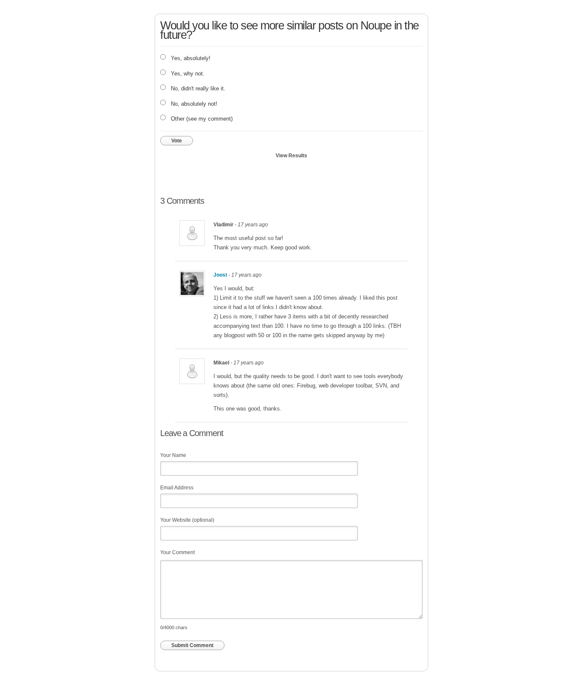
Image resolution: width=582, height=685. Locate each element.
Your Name (173, 455)
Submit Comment (192, 645)
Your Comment (177, 552)
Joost (220, 275)
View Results (291, 156)
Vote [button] (176, 141)
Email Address (176, 488)
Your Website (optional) (187, 520)
